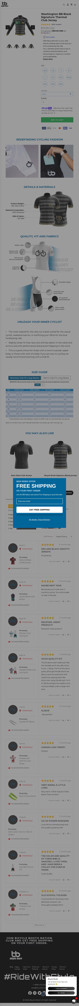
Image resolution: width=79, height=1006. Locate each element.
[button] (74, 1001)
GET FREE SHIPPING (39, 510)
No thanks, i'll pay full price (39, 520)
